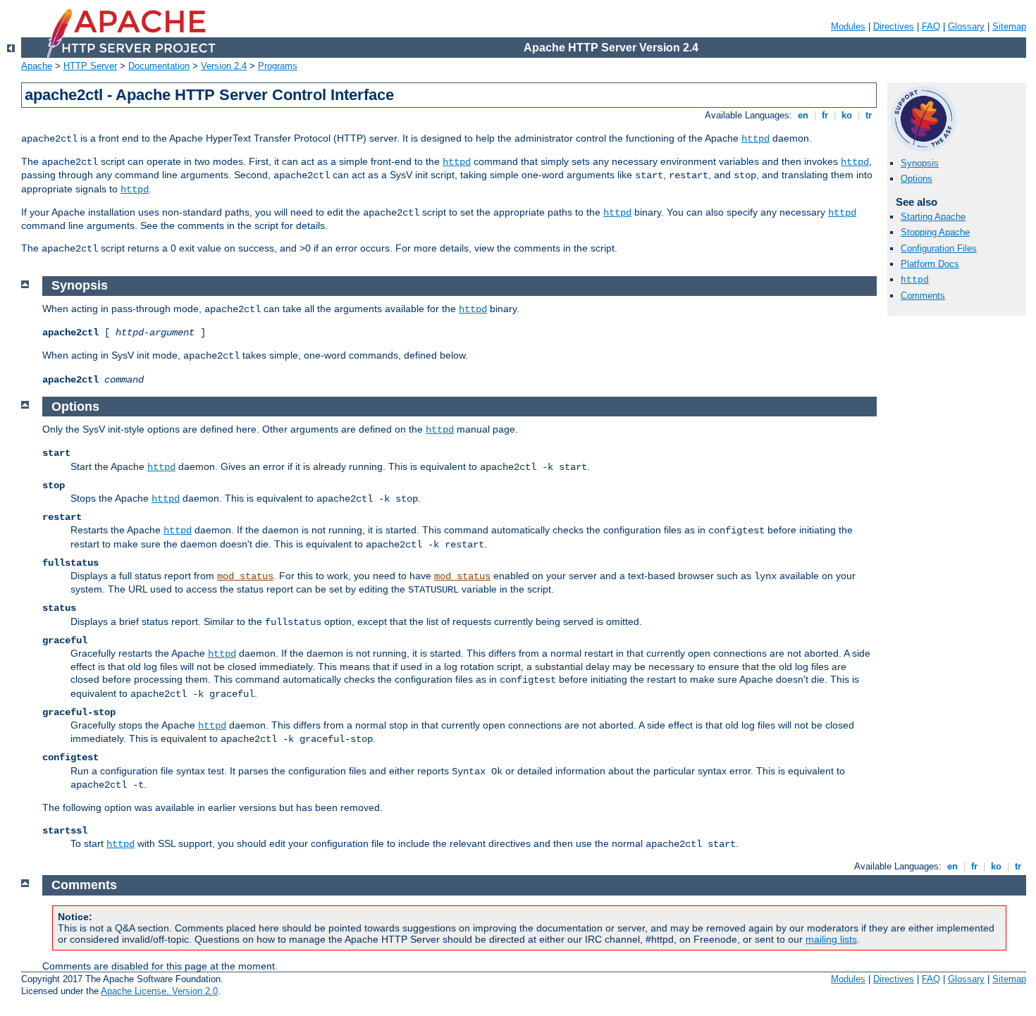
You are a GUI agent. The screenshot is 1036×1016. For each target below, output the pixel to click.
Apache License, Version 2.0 (159, 991)
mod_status (245, 576)
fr (825, 115)
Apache (36, 66)
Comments (923, 295)
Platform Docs (930, 264)
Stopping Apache (935, 232)
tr (869, 115)
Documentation (159, 66)
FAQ (931, 26)
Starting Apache (933, 216)
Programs (277, 66)
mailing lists (831, 939)
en (803, 115)
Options (916, 178)
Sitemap (1009, 26)
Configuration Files (939, 248)
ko (847, 115)
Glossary (966, 26)
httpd (755, 138)
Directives (893, 26)
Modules (848, 26)
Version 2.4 (224, 66)
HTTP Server (90, 66)
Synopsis (920, 163)
